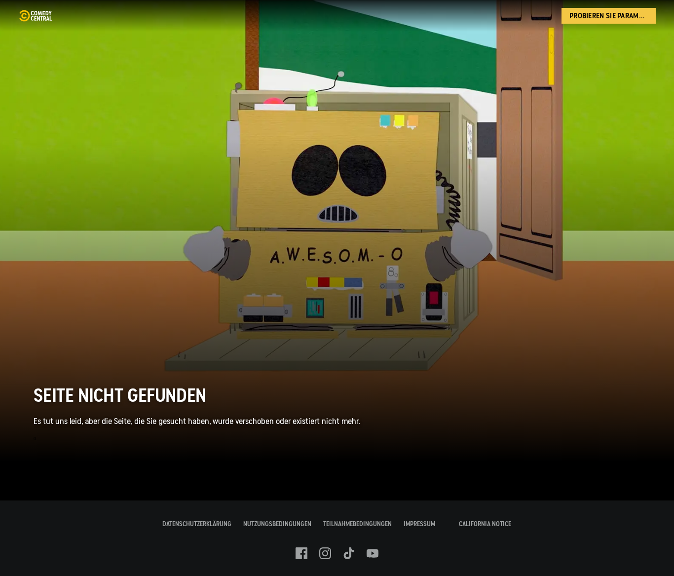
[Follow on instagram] (325, 553)
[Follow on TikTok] (349, 553)
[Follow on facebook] (301, 553)
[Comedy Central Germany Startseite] (35, 16)
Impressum (419, 524)
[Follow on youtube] (372, 553)
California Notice (485, 524)
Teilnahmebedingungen (357, 524)
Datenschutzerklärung (196, 524)
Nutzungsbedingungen (277, 524)
